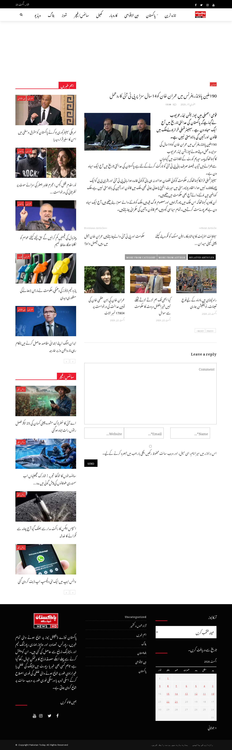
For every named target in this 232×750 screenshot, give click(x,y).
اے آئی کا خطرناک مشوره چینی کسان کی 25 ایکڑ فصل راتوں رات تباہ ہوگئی (46, 426)
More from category (141, 257)
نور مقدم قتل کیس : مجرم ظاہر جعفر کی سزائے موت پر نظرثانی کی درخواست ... (46, 187)
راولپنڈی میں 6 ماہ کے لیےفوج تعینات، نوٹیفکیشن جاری (199, 302)
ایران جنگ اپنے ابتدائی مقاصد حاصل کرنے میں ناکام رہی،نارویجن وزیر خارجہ (46, 346)
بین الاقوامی (132, 14)
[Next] (66, 361)
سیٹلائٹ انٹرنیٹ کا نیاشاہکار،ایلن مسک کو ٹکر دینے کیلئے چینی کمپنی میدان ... (186, 239)
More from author (172, 257)
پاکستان (151, 14)
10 (212, 693)
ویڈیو (37, 14)
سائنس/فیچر (81, 14)
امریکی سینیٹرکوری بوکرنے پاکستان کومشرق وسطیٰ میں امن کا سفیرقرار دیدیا (47, 135)
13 (186, 693)
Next (201, 330)
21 (176, 701)
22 (168, 701)
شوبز (64, 14)
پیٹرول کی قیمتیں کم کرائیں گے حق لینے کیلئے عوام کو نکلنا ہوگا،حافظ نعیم (48, 240)
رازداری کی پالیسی (202, 745)
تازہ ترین (170, 14)
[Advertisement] (116, 48)
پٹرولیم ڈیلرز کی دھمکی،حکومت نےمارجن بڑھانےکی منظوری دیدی (48, 293)
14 (176, 693)
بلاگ (51, 14)
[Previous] (72, 361)
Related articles (201, 257)
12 (196, 693)
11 (204, 693)
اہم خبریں (30, 98)
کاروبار (113, 14)
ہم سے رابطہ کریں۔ (161, 745)
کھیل (99, 14)
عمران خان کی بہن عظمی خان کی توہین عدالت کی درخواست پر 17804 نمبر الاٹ (107, 305)
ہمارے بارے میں (179, 745)
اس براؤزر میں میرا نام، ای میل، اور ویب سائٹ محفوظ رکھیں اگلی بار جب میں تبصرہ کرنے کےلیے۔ (159, 453)
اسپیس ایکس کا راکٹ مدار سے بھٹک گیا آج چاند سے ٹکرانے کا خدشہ (46, 531)
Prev (210, 330)
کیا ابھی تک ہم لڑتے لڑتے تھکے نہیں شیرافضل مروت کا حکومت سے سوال (152, 305)
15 (168, 693)
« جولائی (212, 727)
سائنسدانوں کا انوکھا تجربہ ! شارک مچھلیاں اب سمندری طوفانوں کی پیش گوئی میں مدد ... (49, 478)
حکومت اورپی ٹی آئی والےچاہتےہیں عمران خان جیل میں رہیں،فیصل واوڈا (114, 239)
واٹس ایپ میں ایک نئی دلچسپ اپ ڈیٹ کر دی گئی (47, 581)
